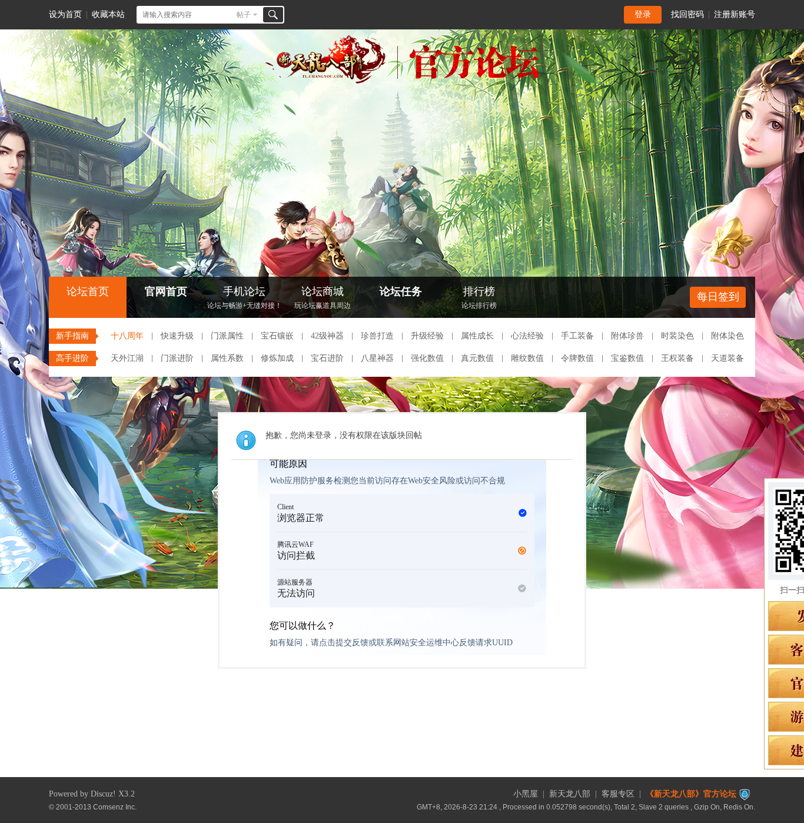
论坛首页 (88, 291)
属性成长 (477, 335)
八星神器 (377, 358)
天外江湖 (127, 358)
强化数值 (427, 358)
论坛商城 (322, 298)
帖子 (244, 15)
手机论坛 (244, 298)
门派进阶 (177, 358)
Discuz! (103, 793)
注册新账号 (734, 14)
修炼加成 (277, 358)
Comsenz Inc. (115, 807)
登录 (642, 14)
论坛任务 (401, 291)
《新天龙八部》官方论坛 (691, 793)
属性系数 (227, 358)
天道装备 (727, 358)
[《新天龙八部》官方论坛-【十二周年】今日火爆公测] (402, 81)
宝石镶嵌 (277, 335)
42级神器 (327, 335)
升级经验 (427, 335)
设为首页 (65, 14)
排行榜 (479, 298)
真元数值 (477, 358)
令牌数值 (577, 358)
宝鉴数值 (627, 358)
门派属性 (227, 335)
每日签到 (718, 297)
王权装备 (677, 358)
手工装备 (577, 335)
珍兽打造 (377, 335)
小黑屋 (525, 793)
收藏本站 (108, 14)
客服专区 (618, 793)
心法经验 (527, 335)
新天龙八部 (569, 793)
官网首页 (166, 291)
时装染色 (677, 335)
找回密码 (687, 14)
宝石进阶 (327, 358)
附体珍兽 (627, 335)
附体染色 (727, 335)
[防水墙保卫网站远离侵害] (744, 793)
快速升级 (177, 335)
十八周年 (127, 335)
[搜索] (273, 14)
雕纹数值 (527, 358)
